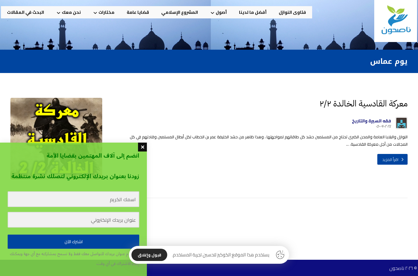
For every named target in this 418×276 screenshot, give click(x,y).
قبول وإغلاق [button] (149, 255)
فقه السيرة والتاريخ (371, 121)
